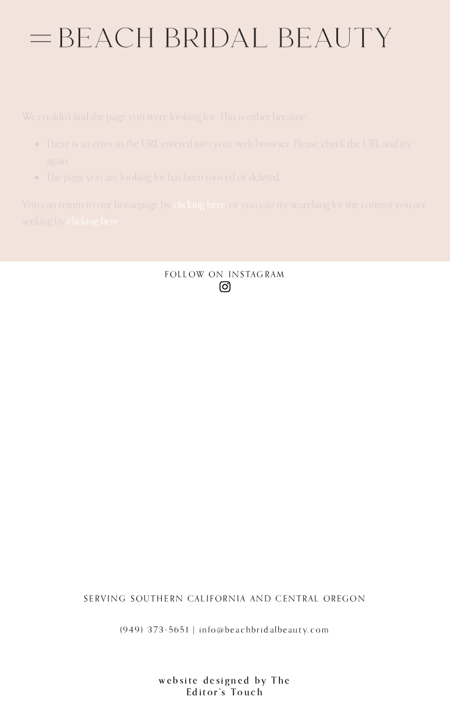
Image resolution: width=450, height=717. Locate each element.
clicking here (199, 204)
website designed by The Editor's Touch (225, 686)
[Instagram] (225, 287)
